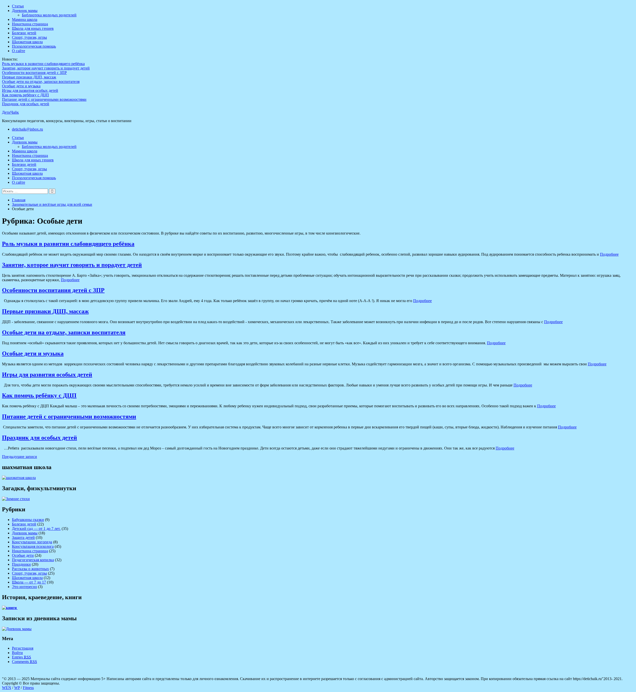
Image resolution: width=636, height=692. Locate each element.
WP (17, 688)
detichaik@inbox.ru (27, 129)
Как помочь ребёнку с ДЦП (25, 95)
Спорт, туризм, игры (29, 37)
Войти (17, 653)
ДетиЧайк (10, 112)
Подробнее (609, 254)
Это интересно (24, 587)
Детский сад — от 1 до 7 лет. (36, 528)
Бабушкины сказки (28, 520)
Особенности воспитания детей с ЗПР (34, 72)
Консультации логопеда (32, 542)
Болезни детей (24, 33)
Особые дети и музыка (21, 86)
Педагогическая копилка (33, 560)
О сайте (18, 51)
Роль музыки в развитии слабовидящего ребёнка (43, 64)
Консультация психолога (33, 546)
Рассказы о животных (30, 569)
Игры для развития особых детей (30, 90)
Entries (21, 657)
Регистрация (22, 648)
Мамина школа (24, 19)
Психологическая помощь (34, 46)
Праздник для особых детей (25, 104)
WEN (6, 688)
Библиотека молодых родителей (49, 15)
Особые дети (23, 555)
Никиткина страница (30, 24)
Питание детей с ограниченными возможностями (44, 99)
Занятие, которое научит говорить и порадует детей (46, 68)
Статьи (18, 6)
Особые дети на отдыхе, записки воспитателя (41, 81)
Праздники (21, 564)
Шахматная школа (27, 42)
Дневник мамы (25, 10)
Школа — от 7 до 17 (29, 582)
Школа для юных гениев (33, 28)
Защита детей (23, 537)
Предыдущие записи (19, 456)
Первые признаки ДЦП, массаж (29, 77)
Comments (24, 661)
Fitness (28, 688)
